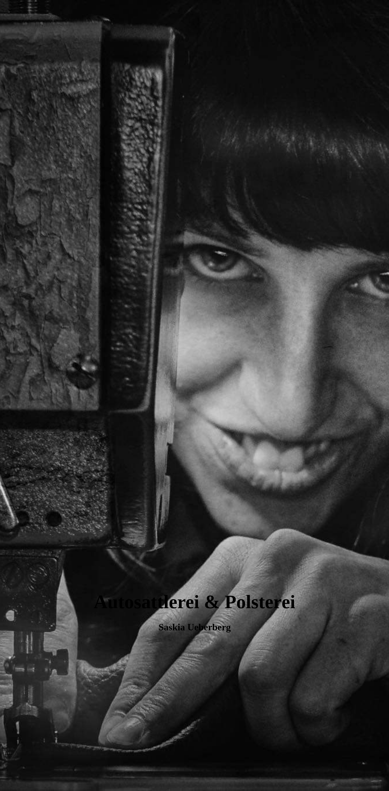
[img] (194, 395)
